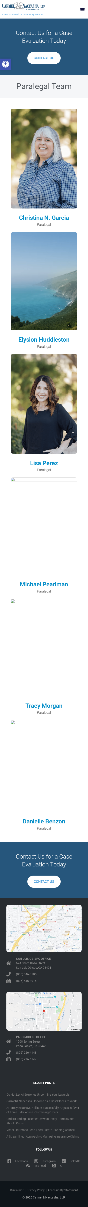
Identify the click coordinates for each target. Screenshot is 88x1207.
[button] (82, 9)
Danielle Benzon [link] (44, 821)
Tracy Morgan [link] (44, 705)
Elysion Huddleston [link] (44, 339)
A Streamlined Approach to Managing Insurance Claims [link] (42, 1136)
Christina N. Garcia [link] (44, 217)
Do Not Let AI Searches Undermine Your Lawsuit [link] (37, 1094)
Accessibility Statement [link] (63, 1190)
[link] (5, 64)
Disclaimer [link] (16, 1190)
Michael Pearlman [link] (44, 584)
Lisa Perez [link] (44, 463)
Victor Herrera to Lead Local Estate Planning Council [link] (40, 1130)
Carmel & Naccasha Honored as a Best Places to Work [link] (41, 1101)
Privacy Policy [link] (35, 1190)
